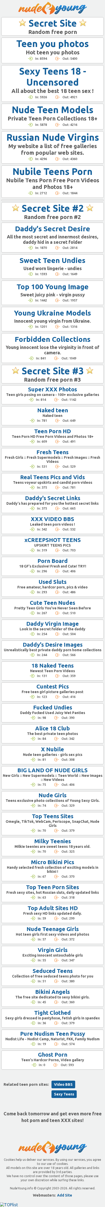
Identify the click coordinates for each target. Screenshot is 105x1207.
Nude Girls (52, 795)
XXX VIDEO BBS (52, 519)
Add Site (64, 1195)
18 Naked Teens (52, 665)
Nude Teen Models (52, 109)
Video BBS (63, 1084)
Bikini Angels (52, 991)
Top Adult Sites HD (53, 908)
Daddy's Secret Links (52, 498)
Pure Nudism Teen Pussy (52, 1033)
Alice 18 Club (52, 728)
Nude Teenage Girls (53, 929)
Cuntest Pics (52, 686)
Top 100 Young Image (53, 287)
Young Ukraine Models (52, 313)
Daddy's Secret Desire (52, 229)
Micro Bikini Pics (52, 862)
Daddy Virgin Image (52, 623)
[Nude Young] (52, 8)
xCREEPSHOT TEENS (52, 540)
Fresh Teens (52, 452)
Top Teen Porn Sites (52, 887)
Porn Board (52, 561)
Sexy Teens (64, 1094)
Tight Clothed (52, 1012)
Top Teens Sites (52, 816)
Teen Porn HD (52, 431)
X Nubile (52, 749)
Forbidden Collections (52, 339)
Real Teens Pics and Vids (52, 477)
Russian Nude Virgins (52, 137)
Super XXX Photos (52, 389)
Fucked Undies (52, 707)
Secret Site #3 (52, 371)
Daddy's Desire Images (53, 644)
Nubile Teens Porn (52, 171)
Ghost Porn (52, 1054)
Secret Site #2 (52, 208)
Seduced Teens (53, 971)
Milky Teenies (52, 841)
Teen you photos (52, 43)
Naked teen (52, 410)
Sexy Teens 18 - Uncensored (52, 76)
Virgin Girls (53, 950)
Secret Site (52, 23)
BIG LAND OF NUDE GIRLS (52, 770)
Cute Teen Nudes (52, 602)
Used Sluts (52, 581)
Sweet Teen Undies (52, 260)
